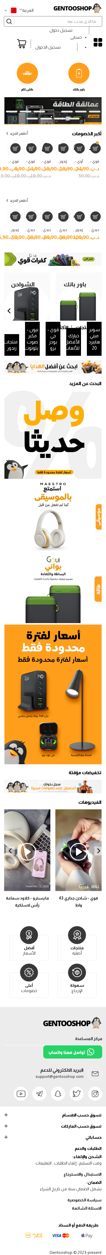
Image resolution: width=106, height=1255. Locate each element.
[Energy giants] (53, 100)
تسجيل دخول (60, 30)
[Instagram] (95, 1094)
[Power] (53, 589)
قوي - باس (42, 161)
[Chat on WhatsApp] (72, 1057)
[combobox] (53, 21)
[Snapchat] (58, 1094)
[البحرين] (10, 10)
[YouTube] (21, 1094)
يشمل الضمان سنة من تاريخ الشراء (71, 1188)
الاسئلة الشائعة (87, 1208)
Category (98, 42)
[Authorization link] (53, 791)
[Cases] (53, 264)
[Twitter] (76, 1094)
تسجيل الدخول (48, 47)
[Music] (53, 516)
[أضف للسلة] (95, 148)
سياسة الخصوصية (84, 1200)
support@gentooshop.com (60, 1076)
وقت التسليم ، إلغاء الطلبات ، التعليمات (69, 1163)
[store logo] (77, 8)
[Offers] (53, 694)
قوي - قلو (27, 161)
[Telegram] (39, 1094)
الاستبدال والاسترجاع (83, 1174)
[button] (26, 10)
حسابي (76, 37)
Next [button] (10, 851)
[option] (53, 367)
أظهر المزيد (19, 133)
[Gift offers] (53, 367)
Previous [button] (99, 851)
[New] (53, 435)
